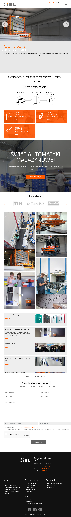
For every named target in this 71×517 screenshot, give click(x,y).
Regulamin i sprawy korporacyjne (34, 503)
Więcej (16, 119)
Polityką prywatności (32, 427)
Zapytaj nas (8, 493)
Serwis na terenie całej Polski (12, 491)
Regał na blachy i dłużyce (32, 483)
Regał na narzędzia (30, 487)
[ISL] (10, 3)
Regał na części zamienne (32, 485)
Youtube (29, 509)
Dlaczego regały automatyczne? (12, 487)
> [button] (3, 143)
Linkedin (35, 509)
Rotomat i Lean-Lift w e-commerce (15, 372)
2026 (24, 514)
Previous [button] (5, 24)
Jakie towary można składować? (55, 483)
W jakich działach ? (51, 485)
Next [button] (66, 24)
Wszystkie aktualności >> (35, 376)
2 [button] (31, 69)
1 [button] (29, 69)
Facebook (40, 509)
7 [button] (40, 69)
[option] (35, 40)
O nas (6, 483)
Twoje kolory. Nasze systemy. (14, 315)
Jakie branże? (50, 487)
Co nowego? (29, 499)
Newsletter (58, 2)
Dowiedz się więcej (35, 177)
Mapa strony (29, 501)
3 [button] (33, 69)
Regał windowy (30, 491)
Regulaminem (22, 427)
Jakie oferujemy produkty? (11, 485)
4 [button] (35, 69)
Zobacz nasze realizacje (11, 489)
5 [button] (37, 69)
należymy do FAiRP (11, 344)
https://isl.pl (43, 470)
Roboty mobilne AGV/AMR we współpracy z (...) (19, 329)
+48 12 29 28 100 (49, 2)
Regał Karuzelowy (30, 489)
